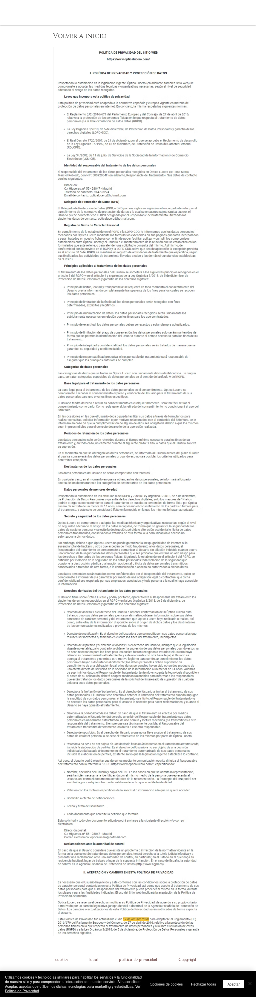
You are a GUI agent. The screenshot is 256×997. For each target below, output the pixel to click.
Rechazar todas (203, 984)
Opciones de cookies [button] (166, 984)
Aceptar (234, 984)
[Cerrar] (250, 984)
